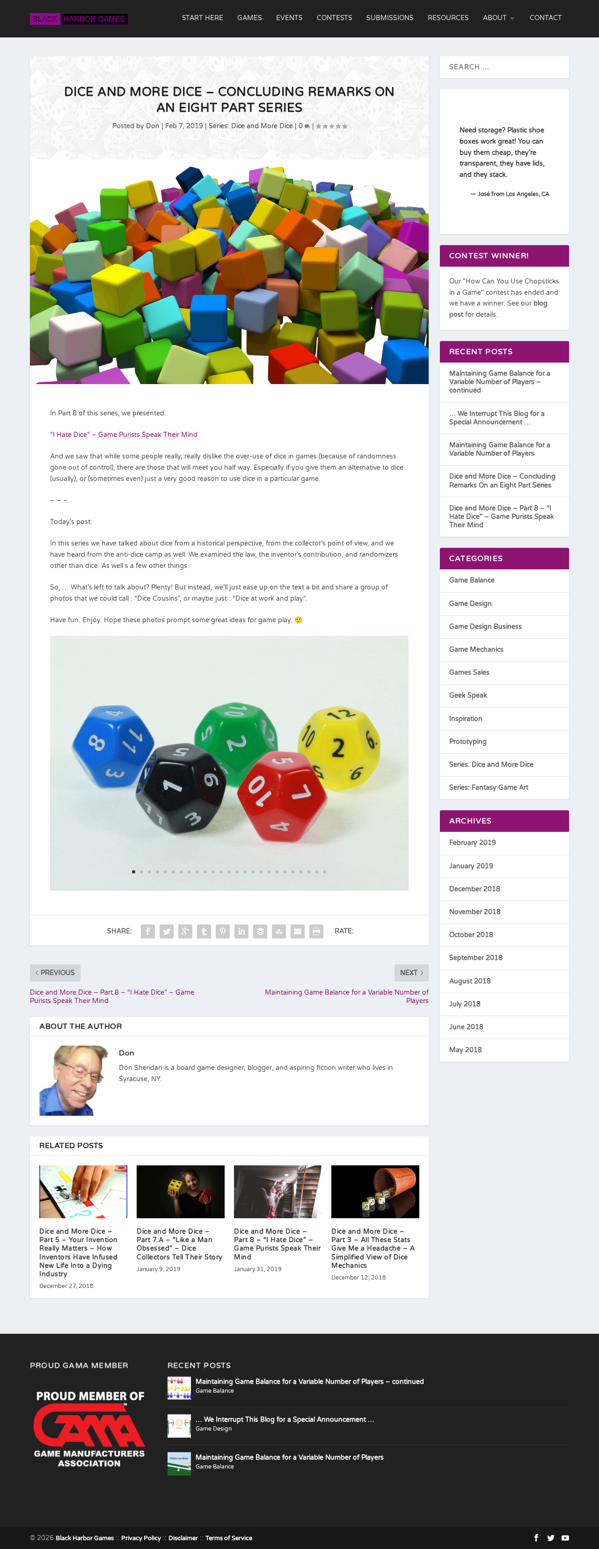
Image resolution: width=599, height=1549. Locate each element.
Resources (448, 18)
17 (261, 871)
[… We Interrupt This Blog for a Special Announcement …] (179, 1426)
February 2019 (472, 843)
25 (324, 871)
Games (249, 18)
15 (245, 871)
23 (308, 871)
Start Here (202, 18)
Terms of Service (228, 1538)
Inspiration (465, 719)
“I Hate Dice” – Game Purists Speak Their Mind (123, 435)
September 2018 (476, 958)
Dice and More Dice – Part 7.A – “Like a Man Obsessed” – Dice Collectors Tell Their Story (180, 1244)
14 (237, 871)
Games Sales (469, 672)
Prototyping (468, 742)
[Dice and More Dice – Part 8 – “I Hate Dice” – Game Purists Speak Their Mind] (278, 1191)
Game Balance (472, 580)
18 (268, 871)
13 (229, 871)
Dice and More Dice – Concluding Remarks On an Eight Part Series (502, 481)
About (495, 18)
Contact (546, 18)
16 (253, 871)
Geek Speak (468, 695)
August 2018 (470, 981)
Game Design (470, 604)
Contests (334, 18)
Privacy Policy (141, 1538)
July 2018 (465, 1004)
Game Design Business (485, 627)
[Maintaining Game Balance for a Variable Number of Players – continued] (179, 1388)
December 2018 (474, 889)
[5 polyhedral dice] (229, 889)
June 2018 (466, 1027)
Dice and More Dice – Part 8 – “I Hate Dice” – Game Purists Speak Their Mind (277, 1244)
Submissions (390, 18)
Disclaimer (183, 1538)
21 (292, 871)
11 (213, 871)
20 (284, 871)
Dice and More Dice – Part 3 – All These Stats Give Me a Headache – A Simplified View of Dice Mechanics (373, 1249)
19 (276, 871)
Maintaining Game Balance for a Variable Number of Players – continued (499, 382)
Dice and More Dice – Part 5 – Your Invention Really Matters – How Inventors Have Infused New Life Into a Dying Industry (78, 1253)
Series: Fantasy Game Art (488, 788)
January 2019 (471, 866)
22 (300, 871)
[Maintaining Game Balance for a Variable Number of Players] (179, 1464)
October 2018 (471, 935)
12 (221, 871)
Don (153, 126)
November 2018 (475, 912)
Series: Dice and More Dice (251, 126)
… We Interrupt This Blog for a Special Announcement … (497, 418)
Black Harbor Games (85, 1538)
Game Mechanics (476, 650)
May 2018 (465, 1050)
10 (205, 871)
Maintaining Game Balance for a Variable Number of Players (499, 449)
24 (316, 871)
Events (289, 18)
